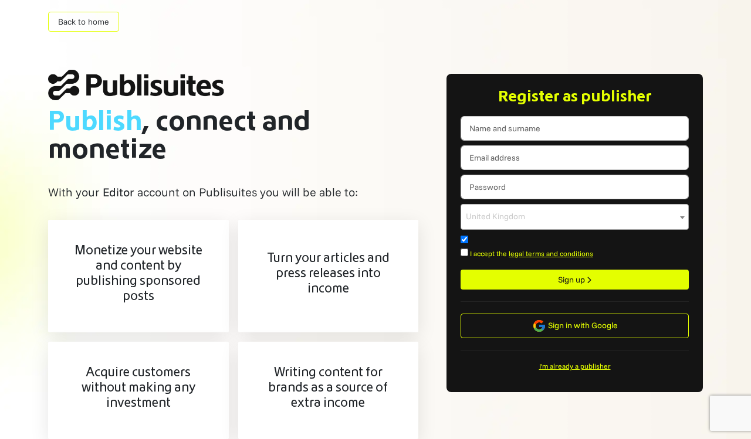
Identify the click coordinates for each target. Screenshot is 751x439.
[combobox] (575, 217)
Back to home (83, 21)
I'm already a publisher (575, 366)
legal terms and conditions (551, 253)
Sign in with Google (582, 325)
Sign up (572, 279)
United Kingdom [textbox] (495, 216)
